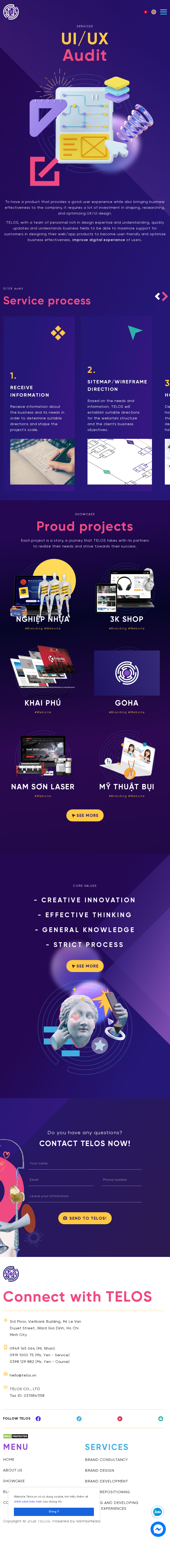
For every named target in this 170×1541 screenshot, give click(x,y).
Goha (127, 703)
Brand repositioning (107, 1492)
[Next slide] (165, 296)
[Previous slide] (157, 296)
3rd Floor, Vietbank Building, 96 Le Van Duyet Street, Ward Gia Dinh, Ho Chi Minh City (45, 1328)
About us (12, 1471)
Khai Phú (43, 703)
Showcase (14, 1481)
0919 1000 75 (22, 1355)
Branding (35, 628)
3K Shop (127, 620)
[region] (54, 1504)
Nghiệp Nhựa (43, 620)
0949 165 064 (22, 1349)
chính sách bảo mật (28, 1501)
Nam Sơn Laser (43, 787)
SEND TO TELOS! (88, 1218)
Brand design (99, 1471)
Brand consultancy (106, 1460)
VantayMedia (88, 1521)
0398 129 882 (22, 1362)
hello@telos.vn (23, 1376)
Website (53, 628)
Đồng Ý (54, 1511)
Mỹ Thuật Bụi (127, 787)
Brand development (106, 1481)
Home (9, 1460)
